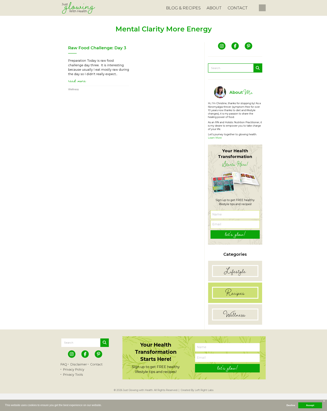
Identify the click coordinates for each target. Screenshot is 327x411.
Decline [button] (290, 405)
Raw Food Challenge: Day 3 (97, 47)
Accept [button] (310, 405)
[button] (235, 234)
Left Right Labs (204, 390)
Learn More (215, 137)
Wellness (73, 89)
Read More (77, 80)
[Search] (257, 68)
